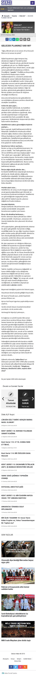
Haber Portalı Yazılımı (11, 673)
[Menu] (32, 3)
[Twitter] (10, 39)
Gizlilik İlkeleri (27, 659)
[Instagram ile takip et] (20, 667)
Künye (13, 659)
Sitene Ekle (17, 661)
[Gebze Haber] (6, 3)
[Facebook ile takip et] (11, 667)
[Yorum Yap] (28, 39)
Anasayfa (7, 16)
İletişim (19, 659)
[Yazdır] (24, 39)
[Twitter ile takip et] (15, 667)
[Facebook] (7, 39)
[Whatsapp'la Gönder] (17, 39)
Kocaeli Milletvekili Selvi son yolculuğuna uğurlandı (21, 9)
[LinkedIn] (13, 39)
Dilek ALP (22, 16)
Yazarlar (14, 16)
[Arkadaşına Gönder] (21, 39)
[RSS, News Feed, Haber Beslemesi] (25, 667)
